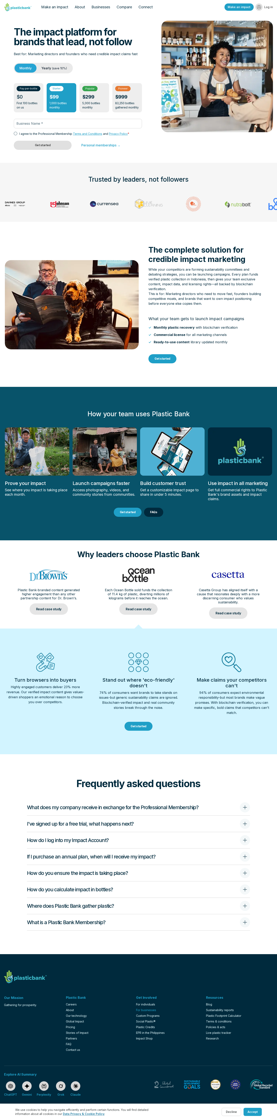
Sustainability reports (220, 1010)
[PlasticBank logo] (17, 7)
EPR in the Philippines (150, 1032)
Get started (43, 145)
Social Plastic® (146, 1021)
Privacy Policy (118, 133)
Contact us (73, 1049)
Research (212, 1038)
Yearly (54, 68)
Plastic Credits (145, 1027)
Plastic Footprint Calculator (223, 1015)
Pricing (70, 1027)
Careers (71, 1004)
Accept (253, 1112)
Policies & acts (215, 1027)
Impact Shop (144, 1038)
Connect (145, 7)
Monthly (25, 68)
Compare (124, 7)
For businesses (146, 1010)
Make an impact (54, 7)
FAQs (153, 512)
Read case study (48, 609)
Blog (209, 1004)
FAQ (68, 1044)
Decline (231, 1112)
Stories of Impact (77, 1032)
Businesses (100, 7)
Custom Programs (148, 1015)
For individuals (145, 1004)
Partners (71, 1038)
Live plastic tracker (218, 1032)
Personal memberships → (100, 145)
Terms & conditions (219, 1021)
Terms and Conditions (87, 133)
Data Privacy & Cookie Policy (83, 1114)
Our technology (76, 1015)
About (80, 7)
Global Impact (75, 1021)
